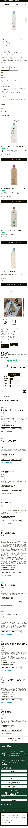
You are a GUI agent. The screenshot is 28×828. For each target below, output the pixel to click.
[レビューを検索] (24, 391)
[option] (14, 20)
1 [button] (13, 33)
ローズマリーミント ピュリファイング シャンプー (11, 230)
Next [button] (25, 21)
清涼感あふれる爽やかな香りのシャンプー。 (10, 234)
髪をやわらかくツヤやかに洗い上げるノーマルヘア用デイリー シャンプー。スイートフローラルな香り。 (13, 192)
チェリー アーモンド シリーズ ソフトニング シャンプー (13, 188)
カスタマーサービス (14, 779)
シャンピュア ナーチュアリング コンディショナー (12, 146)
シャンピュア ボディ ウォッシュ (8, 271)
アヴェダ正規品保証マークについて (14, 787)
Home (2, 9)
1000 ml (14, 68)
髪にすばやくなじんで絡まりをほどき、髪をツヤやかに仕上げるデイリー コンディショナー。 (14, 150)
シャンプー (6, 9)
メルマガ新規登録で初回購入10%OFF (8, 1)
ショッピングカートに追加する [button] (14, 159)
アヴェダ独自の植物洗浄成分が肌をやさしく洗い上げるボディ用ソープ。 (14, 275)
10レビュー (11, 44)
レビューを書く (4, 45)
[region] (14, 819)
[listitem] (14, 143)
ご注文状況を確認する (14, 783)
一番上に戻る (14, 740)
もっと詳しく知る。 (6, 822)
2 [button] (14, 33)
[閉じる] (23, 817)
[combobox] (14, 156)
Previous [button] (3, 21)
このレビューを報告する (6, 431)
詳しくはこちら (5, 346)
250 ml (5, 68)
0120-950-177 (14, 771)
